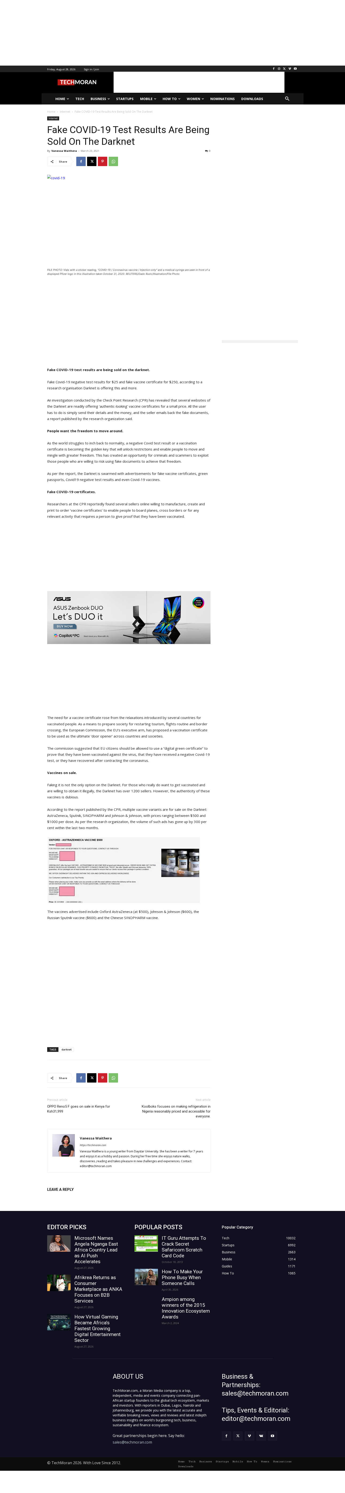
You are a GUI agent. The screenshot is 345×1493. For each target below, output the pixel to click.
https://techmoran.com (93, 1145)
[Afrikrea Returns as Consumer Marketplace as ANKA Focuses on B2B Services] (59, 1283)
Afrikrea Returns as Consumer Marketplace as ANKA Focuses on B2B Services (98, 1289)
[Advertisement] (141, 33)
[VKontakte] (261, 1436)
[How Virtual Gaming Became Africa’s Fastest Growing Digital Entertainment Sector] (59, 1322)
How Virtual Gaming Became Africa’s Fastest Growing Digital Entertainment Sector (97, 1328)
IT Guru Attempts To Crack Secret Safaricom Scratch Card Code (184, 1246)
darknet (66, 1049)
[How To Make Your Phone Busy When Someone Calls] (146, 1277)
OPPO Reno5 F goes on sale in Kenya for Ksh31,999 (78, 1108)
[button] (287, 98)
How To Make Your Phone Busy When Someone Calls (182, 1277)
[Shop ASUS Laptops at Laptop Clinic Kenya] (129, 617)
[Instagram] (279, 69)
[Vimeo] (289, 69)
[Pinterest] (102, 161)
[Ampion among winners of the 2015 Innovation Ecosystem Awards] (146, 1304)
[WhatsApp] (113, 161)
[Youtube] (295, 69)
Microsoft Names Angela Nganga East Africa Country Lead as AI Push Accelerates (96, 1249)
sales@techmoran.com (132, 1442)
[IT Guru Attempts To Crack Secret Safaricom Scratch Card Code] (146, 1243)
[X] (284, 69)
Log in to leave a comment (67, 1197)
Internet (53, 118)
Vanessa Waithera (64, 151)
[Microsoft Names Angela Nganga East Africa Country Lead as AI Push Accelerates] (59, 1243)
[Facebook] (273, 69)
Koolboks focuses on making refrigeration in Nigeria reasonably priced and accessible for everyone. (176, 1111)
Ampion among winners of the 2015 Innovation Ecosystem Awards (186, 1308)
